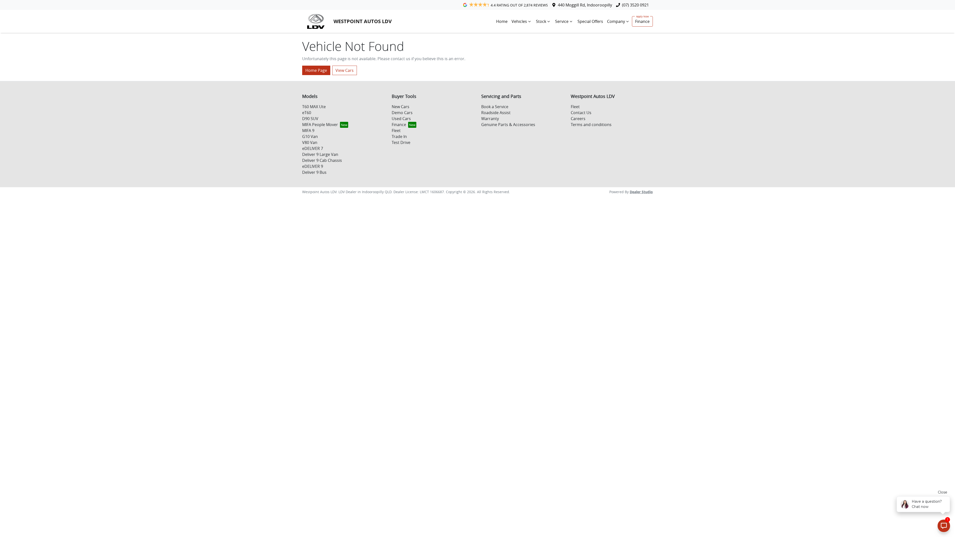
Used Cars (401, 118)
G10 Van (310, 136)
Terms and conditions (591, 124)
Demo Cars (402, 112)
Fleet (396, 130)
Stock (541, 21)
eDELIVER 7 (312, 148)
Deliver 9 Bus (314, 172)
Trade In (399, 136)
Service (562, 21)
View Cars (344, 70)
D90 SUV (310, 118)
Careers (578, 118)
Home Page (316, 70)
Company (616, 21)
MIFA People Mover (320, 124)
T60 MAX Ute (314, 106)
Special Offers (590, 21)
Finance (642, 21)
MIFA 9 (308, 130)
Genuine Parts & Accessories (508, 124)
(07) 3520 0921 (635, 5)
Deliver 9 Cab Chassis (322, 160)
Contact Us (581, 112)
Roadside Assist (496, 112)
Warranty (490, 118)
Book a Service (494, 106)
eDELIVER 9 (312, 166)
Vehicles (519, 21)
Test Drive (401, 142)
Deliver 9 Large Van (320, 154)
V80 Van (309, 142)
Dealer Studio (641, 191)
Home (502, 21)
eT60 (306, 112)
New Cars (400, 106)
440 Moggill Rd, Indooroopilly (585, 5)
